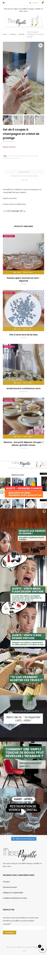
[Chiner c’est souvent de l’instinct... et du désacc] (23, 671)
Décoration (23, 391)
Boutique (13, 34)
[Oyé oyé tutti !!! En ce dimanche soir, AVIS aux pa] (23, 532)
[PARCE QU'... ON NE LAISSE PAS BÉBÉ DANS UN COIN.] (23, 625)
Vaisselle (21, 34)
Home (5, 34)
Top (24, 951)
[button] (40, 45)
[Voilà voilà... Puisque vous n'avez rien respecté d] (23, 718)
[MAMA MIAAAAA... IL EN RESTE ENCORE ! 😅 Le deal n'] (23, 578)
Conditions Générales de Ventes (15, 898)
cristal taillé (29, 156)
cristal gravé (19, 156)
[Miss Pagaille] (23, 21)
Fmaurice (36, 947)
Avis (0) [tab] (24, 180)
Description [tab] (24, 172)
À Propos (6, 882)
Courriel (7, 924)
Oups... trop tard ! (25, 272)
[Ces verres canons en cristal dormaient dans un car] (23, 811)
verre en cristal (14, 158)
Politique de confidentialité (13, 893)
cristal (10, 156)
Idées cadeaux (8, 141)
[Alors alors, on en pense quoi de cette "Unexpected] (23, 765)
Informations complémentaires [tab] (24, 176)
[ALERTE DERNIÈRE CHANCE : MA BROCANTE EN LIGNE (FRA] (23, 485)
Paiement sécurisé (10, 887)
